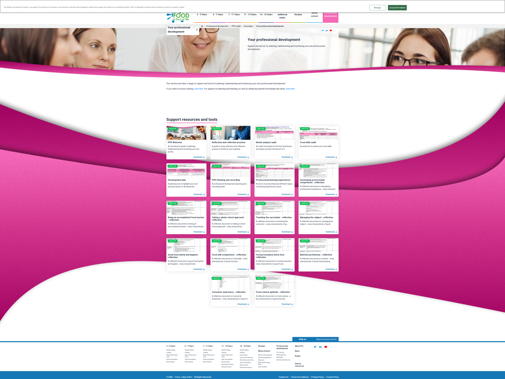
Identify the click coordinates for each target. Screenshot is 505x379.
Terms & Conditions (300, 377)
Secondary (248, 26)
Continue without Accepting (493, 3)
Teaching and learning (283, 360)
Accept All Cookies (397, 8)
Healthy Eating (170, 350)
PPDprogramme (281, 355)
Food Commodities (172, 359)
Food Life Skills (262, 367)
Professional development (217, 26)
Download (198, 157)
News (297, 351)
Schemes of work (226, 367)
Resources (261, 360)
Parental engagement (264, 357)
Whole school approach (265, 355)
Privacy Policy (317, 377)
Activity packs (244, 365)
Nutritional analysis (227, 364)
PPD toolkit (236, 26)
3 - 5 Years (170, 346)
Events (298, 356)
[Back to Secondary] (197, 29)
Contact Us (283, 377)
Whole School (264, 351)
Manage (377, 8)
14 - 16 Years (245, 346)
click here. (290, 89)
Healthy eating (244, 350)
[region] (252, 6)
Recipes (261, 346)
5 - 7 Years (189, 346)
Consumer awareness (246, 357)
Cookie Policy (332, 377)
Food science (244, 355)
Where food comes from (247, 360)
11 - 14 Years (227, 346)
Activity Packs (170, 362)
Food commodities (245, 362)
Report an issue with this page (326, 341)
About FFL (299, 346)
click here (198, 89)
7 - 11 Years (208, 346)
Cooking (168, 352)
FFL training (280, 352)
